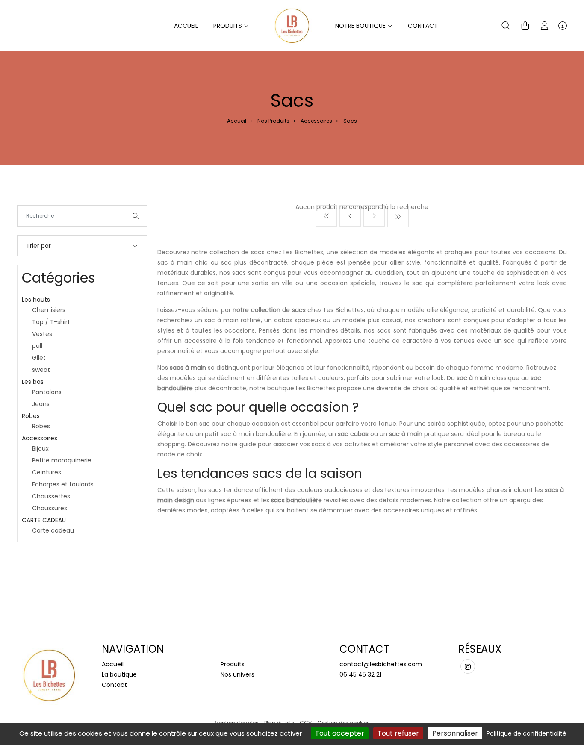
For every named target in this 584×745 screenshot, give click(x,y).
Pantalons (47, 392)
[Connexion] (544, 26)
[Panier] (525, 26)
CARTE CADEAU (44, 520)
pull (37, 346)
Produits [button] (228, 25)
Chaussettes (51, 496)
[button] (506, 26)
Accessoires (316, 120)
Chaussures (49, 508)
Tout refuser (398, 733)
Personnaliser (455, 733)
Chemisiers (48, 310)
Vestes (42, 334)
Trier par (38, 245)
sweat (41, 369)
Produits (233, 664)
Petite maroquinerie (61, 460)
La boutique (119, 674)
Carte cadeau (53, 530)
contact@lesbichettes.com (380, 664)
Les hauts (36, 299)
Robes (31, 416)
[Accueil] (292, 25)
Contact (423, 25)
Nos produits (273, 120)
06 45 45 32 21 (360, 674)
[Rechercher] (135, 216)
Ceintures (46, 472)
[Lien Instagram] (467, 666)
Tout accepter (339, 733)
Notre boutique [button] (361, 25)
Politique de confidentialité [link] (526, 733)
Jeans (41, 404)
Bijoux (40, 448)
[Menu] (562, 26)
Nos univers (237, 674)
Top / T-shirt (51, 322)
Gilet (39, 357)
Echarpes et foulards (63, 484)
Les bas (33, 381)
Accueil (186, 25)
